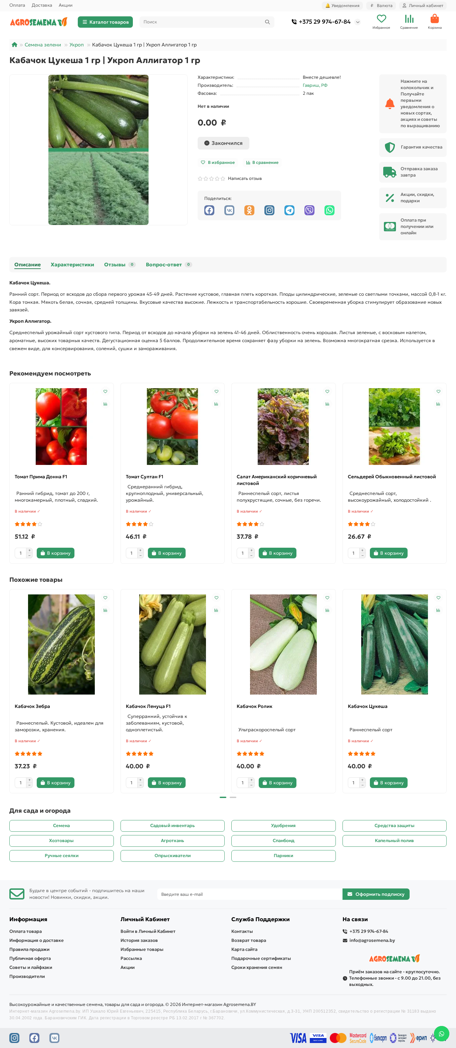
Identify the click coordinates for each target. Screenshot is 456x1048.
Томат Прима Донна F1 (41, 477)
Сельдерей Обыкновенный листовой (392, 477)
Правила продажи (29, 949)
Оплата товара (25, 931)
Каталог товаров (109, 22)
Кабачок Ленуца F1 (148, 706)
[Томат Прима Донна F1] (61, 426)
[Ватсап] (329, 210)
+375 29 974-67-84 (325, 21)
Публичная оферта (30, 958)
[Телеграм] (289, 210)
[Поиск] (267, 22)
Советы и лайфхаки (30, 967)
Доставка (42, 5)
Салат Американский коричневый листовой (277, 480)
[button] (10, 690)
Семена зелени (43, 45)
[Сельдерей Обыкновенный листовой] (395, 426)
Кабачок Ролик (254, 706)
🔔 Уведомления (342, 5)
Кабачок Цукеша (368, 706)
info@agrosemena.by (372, 940)
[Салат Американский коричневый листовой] (283, 426)
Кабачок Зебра (32, 706)
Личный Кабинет (145, 919)
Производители (27, 976)
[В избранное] (105, 391)
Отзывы (118, 264)
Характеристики (72, 264)
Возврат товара (248, 940)
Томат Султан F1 (144, 477)
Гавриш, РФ (315, 85)
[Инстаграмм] (269, 210)
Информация (28, 919)
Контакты (242, 931)
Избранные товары (142, 949)
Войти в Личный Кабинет (148, 931)
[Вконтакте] (229, 210)
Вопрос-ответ (168, 264)
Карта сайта (244, 949)
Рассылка (131, 958)
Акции (65, 5)
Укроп (76, 45)
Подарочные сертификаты (261, 958)
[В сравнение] (105, 404)
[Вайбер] (309, 210)
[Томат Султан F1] (173, 426)
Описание (27, 264)
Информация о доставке (36, 940)
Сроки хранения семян (256, 967)
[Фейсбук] (209, 210)
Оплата (17, 5)
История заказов (139, 940)
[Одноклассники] (249, 210)
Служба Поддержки (260, 919)
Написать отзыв (244, 178)
